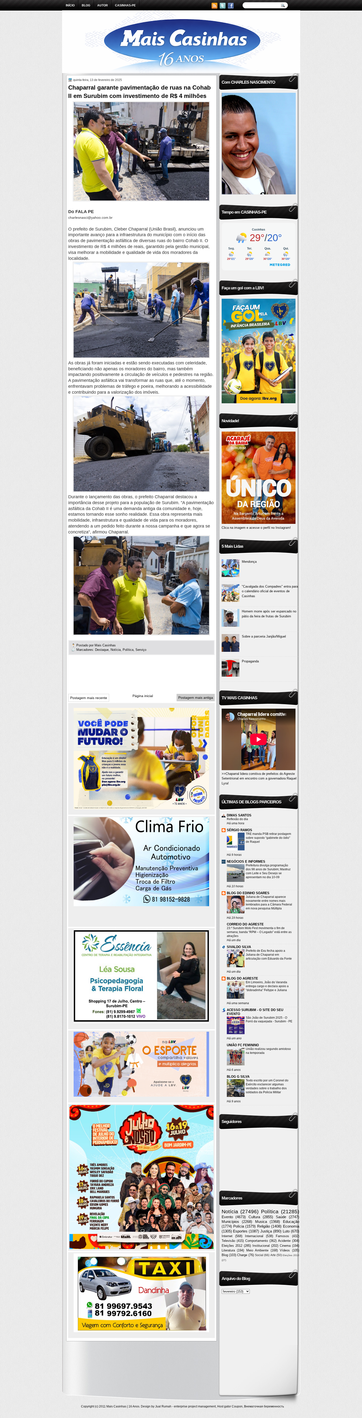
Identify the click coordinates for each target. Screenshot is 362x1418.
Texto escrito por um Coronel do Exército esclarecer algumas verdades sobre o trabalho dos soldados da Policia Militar (267, 1086)
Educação (291, 1221)
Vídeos (285, 1250)
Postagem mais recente (88, 698)
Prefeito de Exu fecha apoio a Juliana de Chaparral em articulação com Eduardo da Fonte (269, 954)
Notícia (116, 650)
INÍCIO (70, 5)
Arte (273, 1255)
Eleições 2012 (232, 1245)
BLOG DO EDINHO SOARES (248, 893)
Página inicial (142, 696)
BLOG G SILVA (238, 1076)
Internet (227, 1236)
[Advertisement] (157, 676)
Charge (242, 1255)
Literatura (228, 1250)
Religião (263, 1226)
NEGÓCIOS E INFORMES (246, 861)
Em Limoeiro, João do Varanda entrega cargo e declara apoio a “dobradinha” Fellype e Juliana (267, 986)
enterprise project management (195, 1406)
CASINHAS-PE (125, 5)
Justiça (266, 1231)
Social (259, 1255)
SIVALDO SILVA (239, 947)
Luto (286, 1231)
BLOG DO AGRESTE (242, 978)
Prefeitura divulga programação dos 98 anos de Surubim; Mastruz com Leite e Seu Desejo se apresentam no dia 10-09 (268, 871)
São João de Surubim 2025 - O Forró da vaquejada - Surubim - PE (269, 1019)
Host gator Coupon (230, 1406)
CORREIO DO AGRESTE (245, 924)
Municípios (230, 1221)
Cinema (285, 1245)
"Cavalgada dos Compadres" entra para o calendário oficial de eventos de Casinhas (270, 591)
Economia (291, 1226)
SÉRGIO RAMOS (239, 830)
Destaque (102, 650)
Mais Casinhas (106, 645)
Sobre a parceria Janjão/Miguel (264, 636)
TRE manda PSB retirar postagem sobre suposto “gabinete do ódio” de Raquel (268, 837)
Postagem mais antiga (195, 698)
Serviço (140, 650)
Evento (227, 1217)
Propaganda (250, 661)
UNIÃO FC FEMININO (243, 1045)
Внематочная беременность (264, 1406)
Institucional (261, 1245)
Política (128, 650)
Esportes (240, 1231)
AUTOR (102, 5)
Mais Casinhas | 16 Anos (122, 1406)
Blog (225, 1255)
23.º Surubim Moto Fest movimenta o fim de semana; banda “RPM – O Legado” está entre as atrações (259, 932)
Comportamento (256, 1241)
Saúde (281, 1217)
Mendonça (249, 561)
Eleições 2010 (291, 1255)
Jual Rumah (163, 1406)
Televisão (228, 1241)
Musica (261, 1221)
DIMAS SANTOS (239, 815)
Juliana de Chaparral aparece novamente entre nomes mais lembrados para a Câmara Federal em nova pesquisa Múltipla (269, 902)
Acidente (284, 1241)
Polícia (238, 1226)
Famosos (282, 1236)
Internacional (254, 1236)
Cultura (254, 1217)
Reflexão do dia (237, 819)
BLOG (86, 5)
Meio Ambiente (257, 1250)
